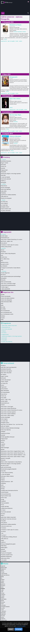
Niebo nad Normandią (6, 281)
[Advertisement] (15, 58)
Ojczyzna (3, 486)
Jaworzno (3, 584)
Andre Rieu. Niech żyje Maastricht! (8, 367)
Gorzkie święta (4, 236)
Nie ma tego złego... (16, 115)
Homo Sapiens (4, 419)
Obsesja (3, 478)
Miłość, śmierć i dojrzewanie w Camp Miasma (11, 462)
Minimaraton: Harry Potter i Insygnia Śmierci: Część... (13, 451)
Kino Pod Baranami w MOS (7, 314)
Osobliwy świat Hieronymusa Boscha (9, 490)
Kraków (3, 588)
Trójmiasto (3, 611)
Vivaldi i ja (3, 180)
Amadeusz (3, 365)
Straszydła (4, 339)
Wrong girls (3, 182)
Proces (2, 504)
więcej (5, 39)
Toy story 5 (3, 535)
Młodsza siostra (4, 262)
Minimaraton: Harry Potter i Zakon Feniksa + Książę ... (13, 456)
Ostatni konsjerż (4, 492)
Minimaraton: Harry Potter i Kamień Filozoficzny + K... (13, 453)
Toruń (2, 609)
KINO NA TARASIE (5, 426)
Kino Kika (3, 307)
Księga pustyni (4, 170)
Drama (2, 385)
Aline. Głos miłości (15, 98)
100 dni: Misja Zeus (5, 272)
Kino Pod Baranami (5, 310)
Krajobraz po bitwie (5, 433)
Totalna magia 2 (4, 287)
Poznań (2, 596)
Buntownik (3, 164)
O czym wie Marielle (5, 177)
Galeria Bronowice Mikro (6, 301)
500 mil (2, 250)
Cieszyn (2, 572)
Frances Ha (3, 166)
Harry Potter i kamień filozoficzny (8, 408)
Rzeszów (3, 602)
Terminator (3, 528)
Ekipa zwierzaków (5, 390)
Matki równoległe (5, 447)
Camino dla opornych (6, 379)
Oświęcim (3, 594)
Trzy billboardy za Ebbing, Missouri (9, 536)
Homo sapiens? (4, 203)
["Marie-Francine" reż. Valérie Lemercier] (5, 119)
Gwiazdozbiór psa (5, 237)
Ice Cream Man (4, 205)
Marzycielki (3, 171)
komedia (20, 31)
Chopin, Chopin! (4, 381)
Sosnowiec (3, 605)
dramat (15, 31)
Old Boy (3, 488)
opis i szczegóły (11, 41)
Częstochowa (4, 573)
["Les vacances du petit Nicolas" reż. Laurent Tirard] (5, 140)
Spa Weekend (4, 266)
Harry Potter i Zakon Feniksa (7, 415)
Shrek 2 (2, 515)
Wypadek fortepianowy (6, 556)
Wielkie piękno (4, 547)
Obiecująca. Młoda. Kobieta (7, 476)
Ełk (1, 578)
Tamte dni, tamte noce (6, 526)
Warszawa (3, 612)
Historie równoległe (5, 187)
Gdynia (2, 581)
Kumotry (3, 440)
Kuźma (2, 442)
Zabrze (2, 617)
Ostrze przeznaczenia (6, 494)
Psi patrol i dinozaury (5, 210)
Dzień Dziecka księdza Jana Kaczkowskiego (11, 276)
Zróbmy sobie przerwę (6, 246)
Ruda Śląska (3, 599)
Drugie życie (3, 387)
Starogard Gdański (5, 606)
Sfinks (2, 319)
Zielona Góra (4, 620)
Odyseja (4, 331)
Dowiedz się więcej (21, 626)
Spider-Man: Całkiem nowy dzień (9, 325)
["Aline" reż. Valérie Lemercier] (5, 103)
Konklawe (3, 431)
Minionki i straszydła (5, 458)
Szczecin (3, 608)
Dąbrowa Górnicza (5, 575)
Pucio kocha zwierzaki (6, 179)
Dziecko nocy (4, 257)
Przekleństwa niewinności (6, 508)
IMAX (2, 303)
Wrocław (3, 615)
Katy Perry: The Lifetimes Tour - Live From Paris (12, 424)
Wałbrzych (3, 614)
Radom (2, 597)
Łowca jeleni (3, 560)
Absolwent (3, 251)
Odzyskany (3, 193)
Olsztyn (2, 593)
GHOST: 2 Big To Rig (6, 399)
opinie (20, 41)
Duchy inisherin (4, 388)
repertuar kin (4, 41)
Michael (2, 449)
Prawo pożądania (5, 503)
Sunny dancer (4, 243)
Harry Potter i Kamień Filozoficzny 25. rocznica (11, 239)
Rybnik (2, 600)
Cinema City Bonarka (5, 296)
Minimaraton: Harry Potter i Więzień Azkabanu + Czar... (13, 454)
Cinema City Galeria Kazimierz (7, 298)
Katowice (3, 585)
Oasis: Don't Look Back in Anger (8, 283)
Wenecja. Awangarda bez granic (8, 544)
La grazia (3, 444)
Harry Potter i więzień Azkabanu (8, 413)
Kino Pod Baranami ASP (6, 312)
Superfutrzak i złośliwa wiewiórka (8, 194)
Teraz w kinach (8, 363)
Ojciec (2, 485)
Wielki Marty (3, 545)
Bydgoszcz (3, 569)
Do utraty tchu (4, 201)
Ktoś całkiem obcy (5, 258)
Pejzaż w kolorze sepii (6, 208)
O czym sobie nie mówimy (7, 472)
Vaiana (2, 540)
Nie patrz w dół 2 (5, 264)
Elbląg (2, 576)
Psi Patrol (4, 332)
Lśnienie (3, 445)
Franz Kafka (3, 397)
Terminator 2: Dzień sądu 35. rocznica (9, 244)
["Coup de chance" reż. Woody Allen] (5, 29)
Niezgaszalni (13, 77)
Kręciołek (3, 168)
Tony (2, 269)
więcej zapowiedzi (6, 289)
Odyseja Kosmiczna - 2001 (7, 481)
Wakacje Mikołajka (15, 136)
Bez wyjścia (3, 374)
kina (8, 2)
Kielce (2, 587)
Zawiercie (3, 618)
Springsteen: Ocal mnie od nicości (8, 519)
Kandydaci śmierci (5, 207)
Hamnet (3, 404)
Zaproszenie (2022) (5, 558)
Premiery (6, 157)
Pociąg (2, 499)
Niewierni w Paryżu (15, 25)
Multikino (3, 316)
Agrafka (2, 294)
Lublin (2, 590)
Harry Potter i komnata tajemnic (8, 412)
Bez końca (3, 274)
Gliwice (2, 582)
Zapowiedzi (7, 232)
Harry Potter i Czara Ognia (7, 406)
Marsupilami (3, 278)
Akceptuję (18, 629)
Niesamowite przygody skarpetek (8, 469)
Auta (2, 255)
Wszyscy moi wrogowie (6, 198)
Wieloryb (3, 549)
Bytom (2, 570)
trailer (16, 41)
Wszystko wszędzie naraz (6, 554)
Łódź (2, 591)
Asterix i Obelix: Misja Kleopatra (8, 253)
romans (24, 31)
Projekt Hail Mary (5, 506)
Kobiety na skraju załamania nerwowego (10, 428)
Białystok (3, 566)
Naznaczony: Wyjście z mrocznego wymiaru (11, 173)
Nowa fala (3, 175)
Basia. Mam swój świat (6, 372)
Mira (2, 260)
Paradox (3, 317)
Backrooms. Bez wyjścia (6, 371)
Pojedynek (3, 501)
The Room (3, 531)
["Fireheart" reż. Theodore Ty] (5, 81)
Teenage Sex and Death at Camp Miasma (10, 267)
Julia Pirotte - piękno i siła (6, 241)
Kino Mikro (3, 309)
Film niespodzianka (5, 392)
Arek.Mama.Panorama (6, 161)
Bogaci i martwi (4, 162)
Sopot (2, 603)
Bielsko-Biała (4, 567)
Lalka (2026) (3, 191)
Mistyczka (3, 280)
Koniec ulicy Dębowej (6, 189)
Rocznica (3, 513)
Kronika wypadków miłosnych (7, 437)
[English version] (28, 1)
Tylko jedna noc (4, 196)
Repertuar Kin (8, 292)
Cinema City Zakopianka (6, 300)
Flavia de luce (4, 185)
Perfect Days (4, 497)
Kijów (2, 305)
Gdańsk (2, 579)
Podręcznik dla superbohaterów (8, 285)
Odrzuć (10, 629)
